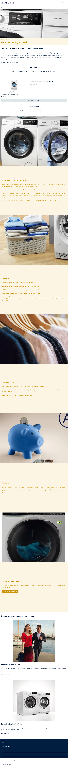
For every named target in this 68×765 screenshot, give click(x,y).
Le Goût (4, 742)
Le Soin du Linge (6, 746)
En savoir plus (5, 674)
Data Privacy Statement (8, 761)
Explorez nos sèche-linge (10, 591)
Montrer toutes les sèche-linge (9, 62)
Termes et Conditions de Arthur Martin (24, 761)
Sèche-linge (7, 7)
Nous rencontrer (7, 755)
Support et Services (7, 750)
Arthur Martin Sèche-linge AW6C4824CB (42, 82)
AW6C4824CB (33, 79)
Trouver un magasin (34, 100)
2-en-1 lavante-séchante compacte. (53, 200)
